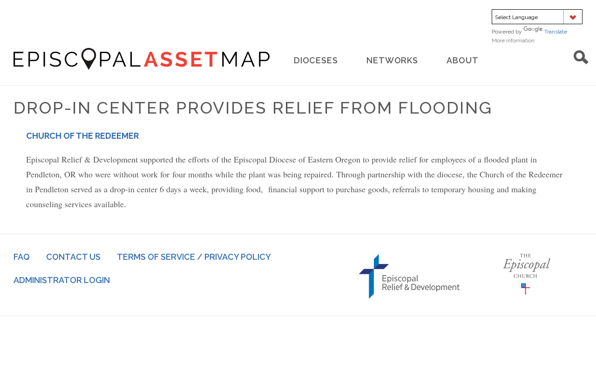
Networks (392, 60)
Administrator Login (62, 280)
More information (526, 40)
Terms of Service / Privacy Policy (194, 257)
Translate (555, 31)
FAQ (22, 257)
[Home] (142, 59)
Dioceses (316, 60)
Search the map (581, 57)
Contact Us (73, 257)
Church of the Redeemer (82, 136)
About (463, 60)
